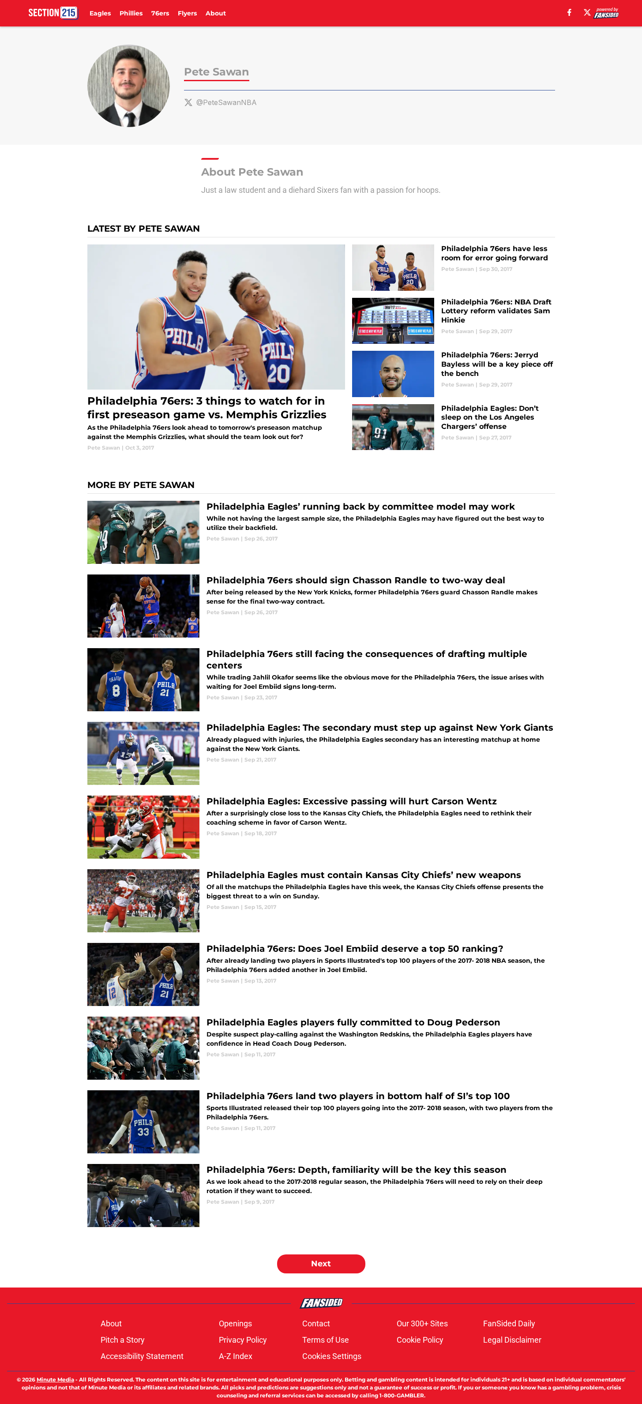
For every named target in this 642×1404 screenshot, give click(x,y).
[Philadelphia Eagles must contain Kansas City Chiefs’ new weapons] (321, 900)
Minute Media (55, 1379)
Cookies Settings (331, 1356)
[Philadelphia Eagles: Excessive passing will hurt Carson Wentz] (321, 827)
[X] (587, 12)
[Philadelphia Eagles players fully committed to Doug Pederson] (321, 1048)
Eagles (100, 13)
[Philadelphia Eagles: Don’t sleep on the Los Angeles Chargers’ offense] (453, 427)
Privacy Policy (243, 1339)
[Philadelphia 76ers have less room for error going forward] (453, 267)
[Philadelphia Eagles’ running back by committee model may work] (321, 532)
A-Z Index (235, 1356)
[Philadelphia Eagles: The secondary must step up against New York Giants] (321, 753)
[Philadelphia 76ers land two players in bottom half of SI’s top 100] (321, 1121)
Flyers (187, 13)
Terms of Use (325, 1339)
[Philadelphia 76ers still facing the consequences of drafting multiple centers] (321, 679)
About (216, 13)
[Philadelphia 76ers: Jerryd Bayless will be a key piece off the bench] (453, 374)
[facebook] (569, 12)
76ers (160, 13)
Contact (316, 1323)
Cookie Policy (420, 1339)
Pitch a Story (123, 1339)
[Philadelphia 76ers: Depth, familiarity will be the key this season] (321, 1195)
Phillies (131, 13)
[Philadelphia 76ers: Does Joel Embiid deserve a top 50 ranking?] (321, 974)
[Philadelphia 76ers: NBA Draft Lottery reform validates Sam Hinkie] (453, 321)
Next (321, 1264)
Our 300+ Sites (422, 1323)
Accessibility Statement (142, 1356)
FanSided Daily (509, 1323)
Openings (235, 1323)
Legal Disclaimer (512, 1339)
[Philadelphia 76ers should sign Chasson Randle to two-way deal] (321, 606)
